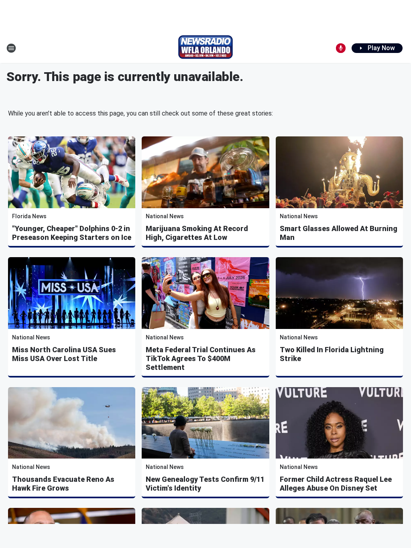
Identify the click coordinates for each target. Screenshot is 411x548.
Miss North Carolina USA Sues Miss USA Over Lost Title (64, 354)
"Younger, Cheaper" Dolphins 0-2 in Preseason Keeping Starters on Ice (71, 233)
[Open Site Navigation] (11, 48)
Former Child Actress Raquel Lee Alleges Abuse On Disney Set (336, 483)
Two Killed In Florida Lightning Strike (332, 354)
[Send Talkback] (341, 48)
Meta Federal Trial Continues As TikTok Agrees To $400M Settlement (201, 358)
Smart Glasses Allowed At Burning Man (338, 233)
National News (165, 216)
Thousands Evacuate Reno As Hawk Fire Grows (63, 483)
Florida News (29, 216)
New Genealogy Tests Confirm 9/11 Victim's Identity (205, 483)
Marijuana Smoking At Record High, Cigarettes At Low (197, 233)
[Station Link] (205, 48)
